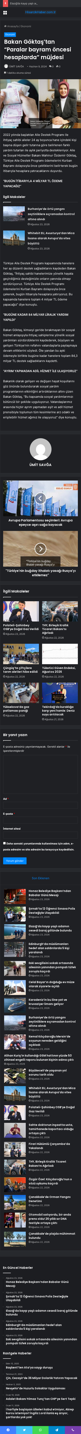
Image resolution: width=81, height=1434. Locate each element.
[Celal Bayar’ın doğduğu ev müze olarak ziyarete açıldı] (15, 987)
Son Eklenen (40, 878)
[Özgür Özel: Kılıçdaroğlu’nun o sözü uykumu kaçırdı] (15, 1184)
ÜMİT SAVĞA (16, 66)
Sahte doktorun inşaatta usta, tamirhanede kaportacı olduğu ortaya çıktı (51, 1129)
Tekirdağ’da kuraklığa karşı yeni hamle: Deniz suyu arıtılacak (58, 710)
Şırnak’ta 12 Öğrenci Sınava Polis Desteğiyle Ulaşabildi (52, 911)
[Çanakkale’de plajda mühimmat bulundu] (15, 1239)
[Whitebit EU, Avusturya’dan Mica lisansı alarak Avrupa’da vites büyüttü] (14, 238)
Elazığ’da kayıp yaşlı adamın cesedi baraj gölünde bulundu (45, 3)
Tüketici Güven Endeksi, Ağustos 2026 (59, 670)
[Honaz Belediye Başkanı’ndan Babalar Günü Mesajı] (15, 896)
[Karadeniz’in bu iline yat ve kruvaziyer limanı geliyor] (15, 1005)
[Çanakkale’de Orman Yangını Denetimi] (15, 1202)
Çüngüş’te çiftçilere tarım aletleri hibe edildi (20, 670)
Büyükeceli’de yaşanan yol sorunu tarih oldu (48, 1072)
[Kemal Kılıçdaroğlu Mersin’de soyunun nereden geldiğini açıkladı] (15, 1041)
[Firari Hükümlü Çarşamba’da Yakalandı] (15, 1149)
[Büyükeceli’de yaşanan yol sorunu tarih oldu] (15, 1075)
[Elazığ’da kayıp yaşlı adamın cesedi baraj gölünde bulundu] (15, 931)
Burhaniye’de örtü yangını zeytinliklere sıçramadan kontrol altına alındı (51, 214)
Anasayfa (12, 26)
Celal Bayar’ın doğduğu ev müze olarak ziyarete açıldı (52, 984)
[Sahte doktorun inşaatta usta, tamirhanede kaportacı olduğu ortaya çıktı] (15, 1130)
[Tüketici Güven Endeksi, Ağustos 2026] (60, 654)
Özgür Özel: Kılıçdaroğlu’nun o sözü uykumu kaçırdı (50, 1181)
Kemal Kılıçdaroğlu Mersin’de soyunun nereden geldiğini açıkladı (49, 1040)
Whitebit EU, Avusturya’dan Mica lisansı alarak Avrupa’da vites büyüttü (51, 238)
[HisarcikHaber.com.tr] (40, 12)
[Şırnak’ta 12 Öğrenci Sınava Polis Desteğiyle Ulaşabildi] (15, 914)
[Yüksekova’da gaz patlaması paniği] (21, 693)
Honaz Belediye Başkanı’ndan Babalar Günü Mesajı (50, 893)
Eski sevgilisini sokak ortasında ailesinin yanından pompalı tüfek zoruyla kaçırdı (52, 967)
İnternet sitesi (12, 828)
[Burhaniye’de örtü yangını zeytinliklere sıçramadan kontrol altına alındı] (14, 213)
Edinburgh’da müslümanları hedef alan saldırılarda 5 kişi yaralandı (49, 948)
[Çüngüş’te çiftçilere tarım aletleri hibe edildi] (21, 654)
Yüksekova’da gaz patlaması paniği (16, 709)
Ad (6, 798)
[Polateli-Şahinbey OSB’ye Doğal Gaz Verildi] (21, 611)
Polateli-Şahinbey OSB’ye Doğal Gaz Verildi (21, 627)
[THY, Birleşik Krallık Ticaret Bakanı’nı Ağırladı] (60, 611)
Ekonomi (26, 26)
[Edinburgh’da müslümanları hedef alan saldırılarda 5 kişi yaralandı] (15, 949)
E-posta (9, 813)
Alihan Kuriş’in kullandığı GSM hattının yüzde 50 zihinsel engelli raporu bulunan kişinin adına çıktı (39, 1058)
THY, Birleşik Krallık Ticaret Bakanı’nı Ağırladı (55, 629)
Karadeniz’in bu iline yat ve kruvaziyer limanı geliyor (48, 1002)
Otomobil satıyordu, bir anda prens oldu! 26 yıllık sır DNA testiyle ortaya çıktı (50, 1219)
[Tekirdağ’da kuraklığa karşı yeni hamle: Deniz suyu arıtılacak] (60, 693)
